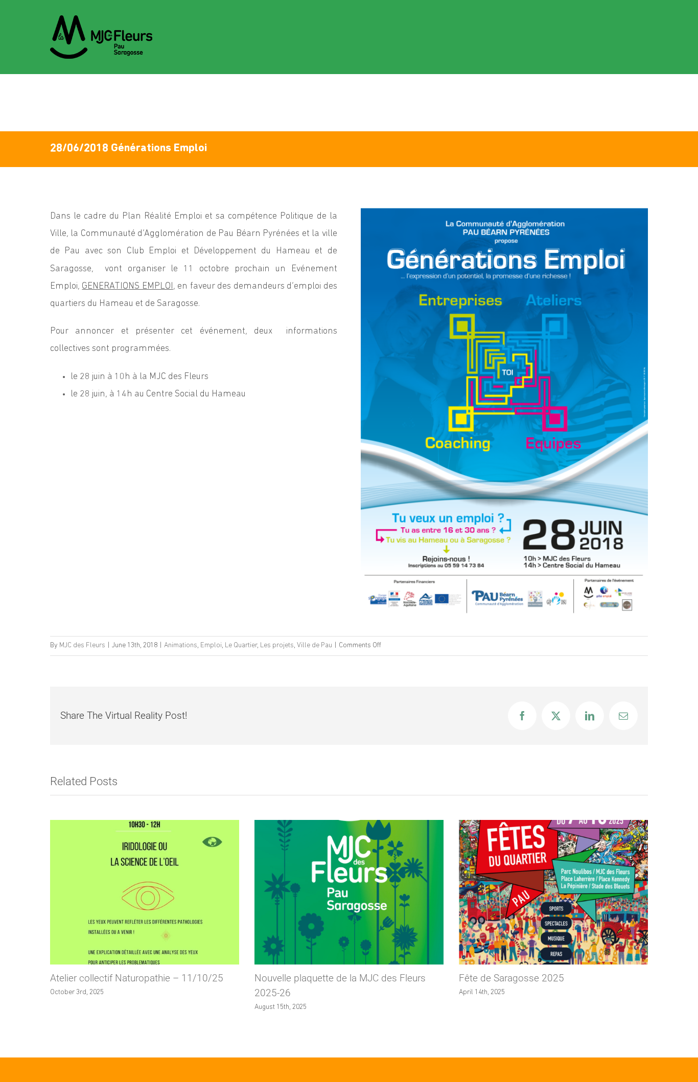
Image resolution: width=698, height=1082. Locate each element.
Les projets (277, 645)
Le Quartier (241, 645)
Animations (180, 645)
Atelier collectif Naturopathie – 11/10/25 (136, 978)
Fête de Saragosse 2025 (511, 978)
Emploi (211, 645)
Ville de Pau (314, 645)
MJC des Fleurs (82, 645)
